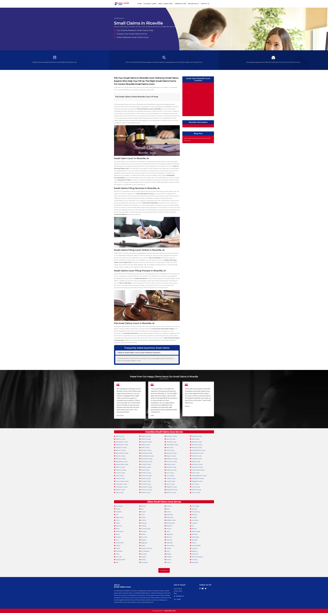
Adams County (120, 439)
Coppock (195, 548)
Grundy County (146, 481)
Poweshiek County (198, 478)
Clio (193, 526)
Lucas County (170, 481)
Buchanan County (121, 461)
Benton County (121, 450)
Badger (168, 554)
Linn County (170, 475)
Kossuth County (171, 470)
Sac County (195, 484)
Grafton (118, 545)
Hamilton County (146, 487)
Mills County (195, 439)
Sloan (117, 554)
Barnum (169, 537)
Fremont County (146, 475)
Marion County (171, 492)
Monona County (197, 444)
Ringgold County (197, 481)
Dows (117, 520)
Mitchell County (197, 442)
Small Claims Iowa (170, 611)
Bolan (117, 528)
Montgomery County (198, 450)
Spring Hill (195, 562)
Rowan (118, 509)
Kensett (118, 537)
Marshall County (197, 436)
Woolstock (119, 506)
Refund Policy (193, 3)
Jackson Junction (146, 548)
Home (140, 3)
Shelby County (196, 489)
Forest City (169, 517)
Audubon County (121, 447)
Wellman (194, 534)
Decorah (144, 554)
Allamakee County (122, 442)
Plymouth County (197, 467)
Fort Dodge (195, 506)
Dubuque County (146, 461)
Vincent (168, 528)
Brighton (194, 551)
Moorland (169, 534)
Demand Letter (180, 3)
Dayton (168, 559)
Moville (143, 512)
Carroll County (120, 473)
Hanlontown (120, 543)
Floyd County (145, 470)
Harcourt (169, 540)
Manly (118, 534)
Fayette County (146, 467)
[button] (163, 422)
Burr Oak (144, 537)
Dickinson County (146, 459)
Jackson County (171, 453)
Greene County (146, 478)
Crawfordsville (196, 545)
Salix (117, 562)
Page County (196, 461)
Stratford (169, 526)
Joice (117, 540)
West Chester (196, 531)
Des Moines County (147, 456)
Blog (175, 593)
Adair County (120, 436)
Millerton (194, 514)
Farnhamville (170, 523)
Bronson (143, 531)
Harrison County (171, 436)
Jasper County (171, 456)
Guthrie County (146, 484)
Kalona (194, 543)
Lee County (170, 473)
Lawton (143, 517)
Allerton (194, 528)
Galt (117, 514)
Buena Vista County (122, 464)
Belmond (119, 526)
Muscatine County (197, 453)
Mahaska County (171, 489)
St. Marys (194, 559)
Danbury (144, 523)
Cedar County (120, 478)
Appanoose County (122, 444)
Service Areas (178, 588)
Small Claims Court (165, 3)
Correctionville (145, 528)
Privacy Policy (178, 591)
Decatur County (146, 450)
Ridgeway (144, 543)
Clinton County (146, 439)
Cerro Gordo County (122, 481)
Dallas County (145, 444)
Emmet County (146, 464)
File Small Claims (150, 3)
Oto (142, 509)
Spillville (143, 540)
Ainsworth (195, 554)
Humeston (195, 520)
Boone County (120, 456)
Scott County (196, 487)
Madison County (171, 487)
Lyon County (170, 484)
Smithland (119, 551)
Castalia (143, 557)
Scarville (169, 506)
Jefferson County (171, 459)
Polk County (195, 473)
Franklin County (146, 473)
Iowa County (170, 450)
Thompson (144, 562)
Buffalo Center (171, 520)
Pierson (143, 506)
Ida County (169, 447)
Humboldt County (172, 444)
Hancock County (146, 489)
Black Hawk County (122, 453)
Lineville (194, 517)
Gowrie (168, 562)
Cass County (120, 475)
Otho (168, 551)
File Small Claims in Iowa (145, 193)
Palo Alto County (197, 464)
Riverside (194, 540)
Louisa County (170, 478)
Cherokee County (121, 484)
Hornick (143, 520)
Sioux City (119, 557)
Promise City (196, 512)
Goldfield (118, 512)
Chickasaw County (121, 487)
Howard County (171, 442)
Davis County (145, 447)
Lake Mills (169, 514)
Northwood (119, 531)
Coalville (169, 557)
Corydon (194, 523)
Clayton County (146, 436)
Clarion (118, 523)
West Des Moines (197, 557)
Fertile (118, 548)
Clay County (119, 492)
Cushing (143, 526)
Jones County (170, 464)
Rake (168, 509)
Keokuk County (171, 467)
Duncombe (170, 545)
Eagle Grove (120, 517)
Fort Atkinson (145, 551)
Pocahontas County (198, 470)
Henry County (170, 439)
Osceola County (197, 459)
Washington (195, 537)
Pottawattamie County (199, 475)
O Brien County (196, 456)
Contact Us (205, 3)
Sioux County (196, 492)
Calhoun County (121, 470)
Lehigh (168, 548)
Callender (169, 543)
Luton (143, 514)
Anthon (143, 534)
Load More (164, 570)
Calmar (143, 559)
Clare (168, 531)
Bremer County (121, 459)
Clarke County (120, 489)
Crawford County (146, 442)
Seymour (194, 509)
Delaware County (146, 453)
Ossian (143, 545)
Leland (168, 512)
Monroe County (197, 447)
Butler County (120, 467)
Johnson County (171, 461)
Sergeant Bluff (120, 559)
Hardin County (145, 492)
